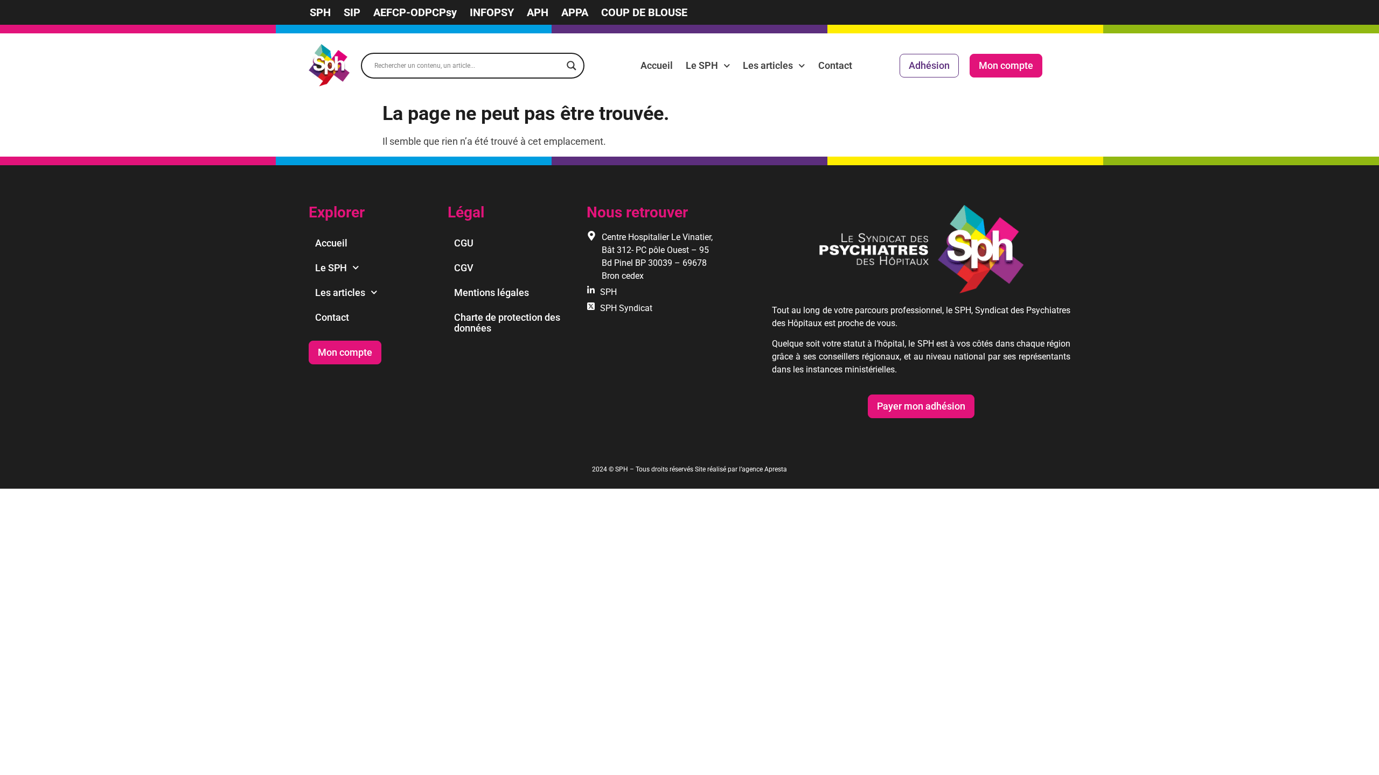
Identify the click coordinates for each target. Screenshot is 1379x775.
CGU (463, 243)
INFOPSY (492, 12)
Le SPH (702, 65)
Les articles (768, 65)
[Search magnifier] (571, 65)
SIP (352, 12)
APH (537, 12)
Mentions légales (491, 292)
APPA (574, 12)
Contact (835, 65)
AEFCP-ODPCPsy (415, 12)
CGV (463, 267)
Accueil (656, 65)
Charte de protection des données (507, 323)
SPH (320, 12)
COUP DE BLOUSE (644, 12)
